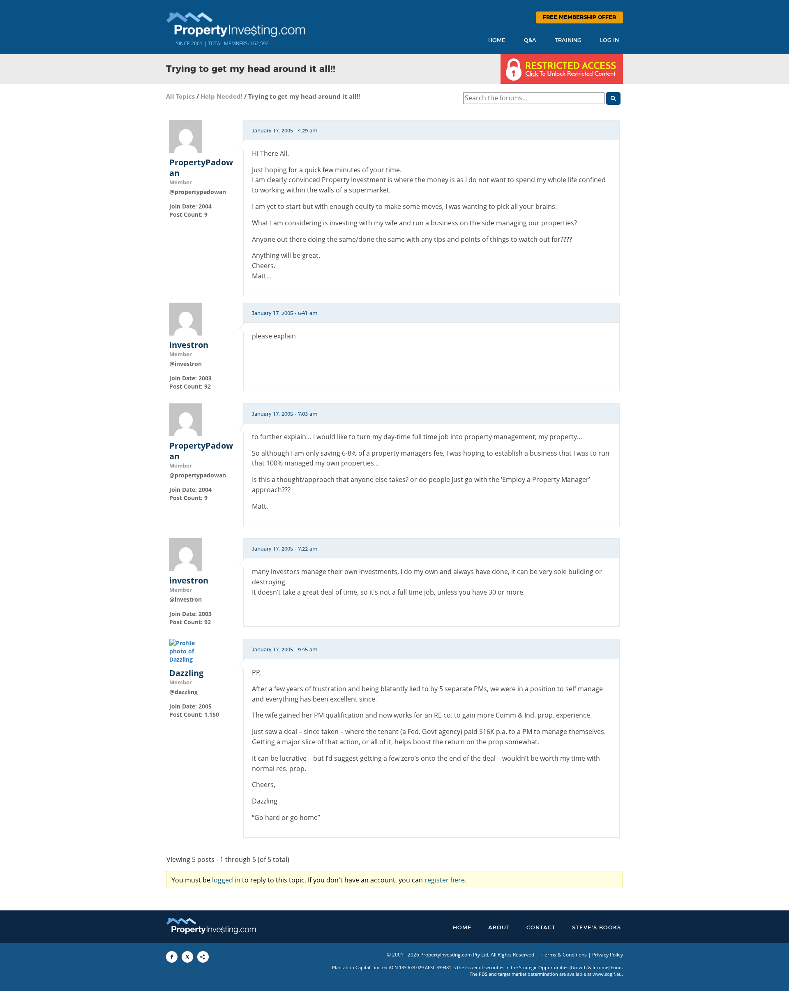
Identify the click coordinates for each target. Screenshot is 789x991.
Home (496, 40)
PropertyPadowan (201, 167)
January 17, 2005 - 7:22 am (285, 548)
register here (444, 879)
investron (188, 345)
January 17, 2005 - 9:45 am (285, 649)
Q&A (530, 40)
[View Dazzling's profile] (185, 651)
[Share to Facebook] (172, 957)
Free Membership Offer (579, 17)
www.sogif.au (607, 974)
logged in (226, 879)
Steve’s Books (596, 928)
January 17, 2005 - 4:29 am (285, 130)
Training (568, 40)
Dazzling (186, 673)
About (499, 928)
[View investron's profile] (185, 318)
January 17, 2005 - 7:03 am (285, 414)
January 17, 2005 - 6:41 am (285, 313)
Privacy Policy (607, 954)
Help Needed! (221, 96)
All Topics (180, 96)
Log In (609, 40)
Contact (541, 928)
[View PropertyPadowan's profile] (185, 135)
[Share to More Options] (203, 957)
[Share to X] (187, 957)
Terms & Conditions (564, 954)
